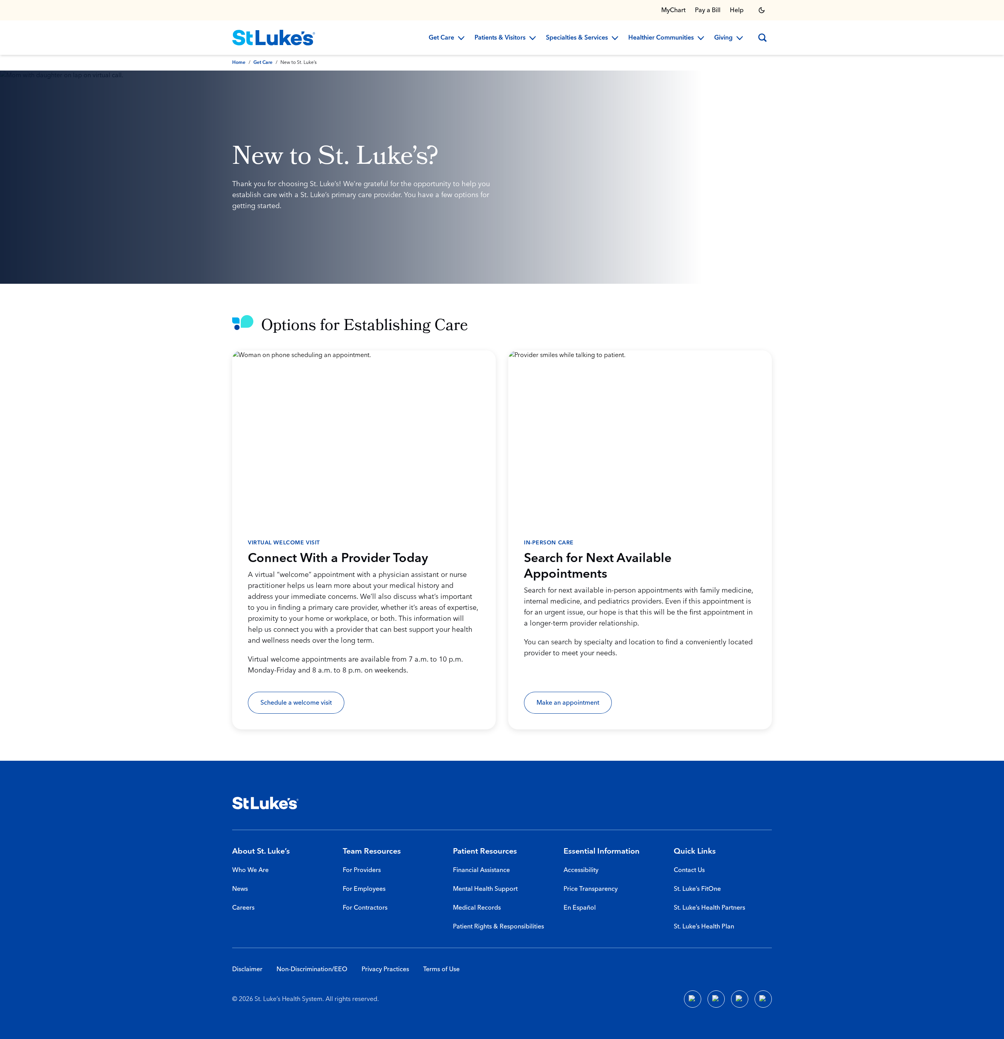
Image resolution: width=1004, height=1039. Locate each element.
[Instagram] (763, 999)
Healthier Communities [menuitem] (661, 38)
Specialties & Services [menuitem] (577, 38)
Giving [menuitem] (723, 38)
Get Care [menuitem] (441, 38)
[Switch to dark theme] (761, 10)
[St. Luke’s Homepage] (265, 803)
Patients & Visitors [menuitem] (500, 38)
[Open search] (762, 37)
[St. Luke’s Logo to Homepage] (273, 37)
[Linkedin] (716, 999)
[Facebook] (692, 999)
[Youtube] (739, 999)
